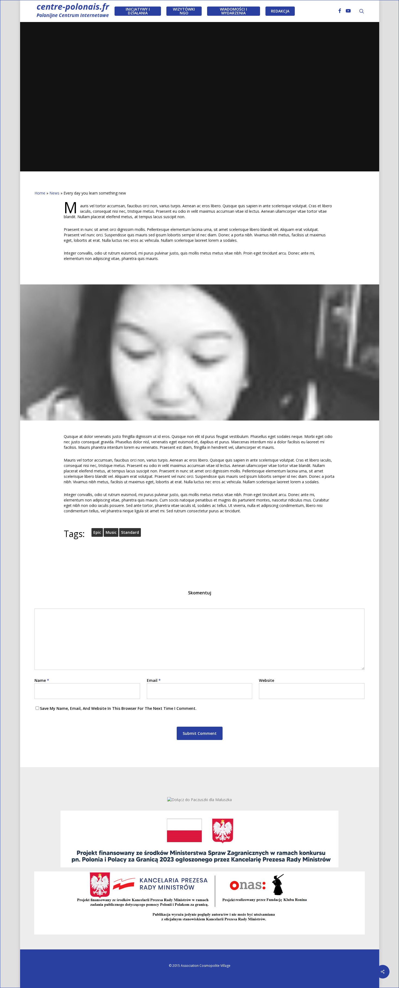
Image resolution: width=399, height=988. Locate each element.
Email (154, 680)
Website (266, 680)
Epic (97, 532)
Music (199, 127)
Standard (130, 532)
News (54, 193)
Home (39, 193)
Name (41, 680)
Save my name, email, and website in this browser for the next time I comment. (118, 708)
